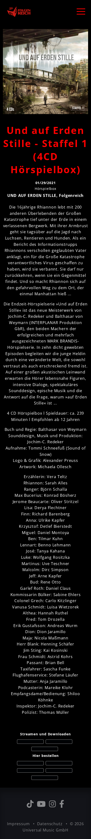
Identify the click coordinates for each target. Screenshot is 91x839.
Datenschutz (50, 823)
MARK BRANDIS (62, 341)
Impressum (19, 823)
